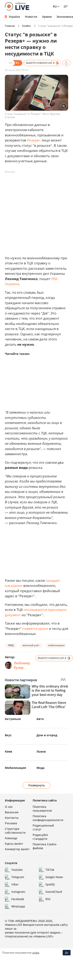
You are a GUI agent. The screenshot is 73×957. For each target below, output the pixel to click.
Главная (10, 26)
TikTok (49, 870)
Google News (54, 877)
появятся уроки (35, 628)
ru (55, 6)
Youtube (17, 870)
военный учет (31, 645)
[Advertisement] (36, 211)
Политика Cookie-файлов (45, 846)
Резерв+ (34, 140)
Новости (31, 16)
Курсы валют (14, 844)
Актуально (13, 719)
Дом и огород (46, 735)
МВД (11, 645)
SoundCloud (53, 892)
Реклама (11, 823)
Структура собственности (15, 830)
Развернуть (36, 785)
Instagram (18, 892)
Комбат (26, 26)
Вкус (8, 735)
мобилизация (56, 645)
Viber (15, 884)
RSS (47, 899)
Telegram (17, 877)
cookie (35, 952)
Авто (40, 719)
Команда (11, 838)
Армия (47, 16)
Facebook (17, 899)
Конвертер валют (17, 849)
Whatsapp (18, 906)
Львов (41, 751)
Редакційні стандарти (40, 837)
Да (66, 952)
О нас (9, 807)
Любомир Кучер (22, 665)
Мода (40, 768)
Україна (14, 17)
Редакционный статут (43, 827)
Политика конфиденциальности (48, 818)
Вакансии (11, 812)
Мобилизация (15, 768)
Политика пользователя (42, 808)
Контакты (11, 818)
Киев (8, 751)
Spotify (50, 884)
